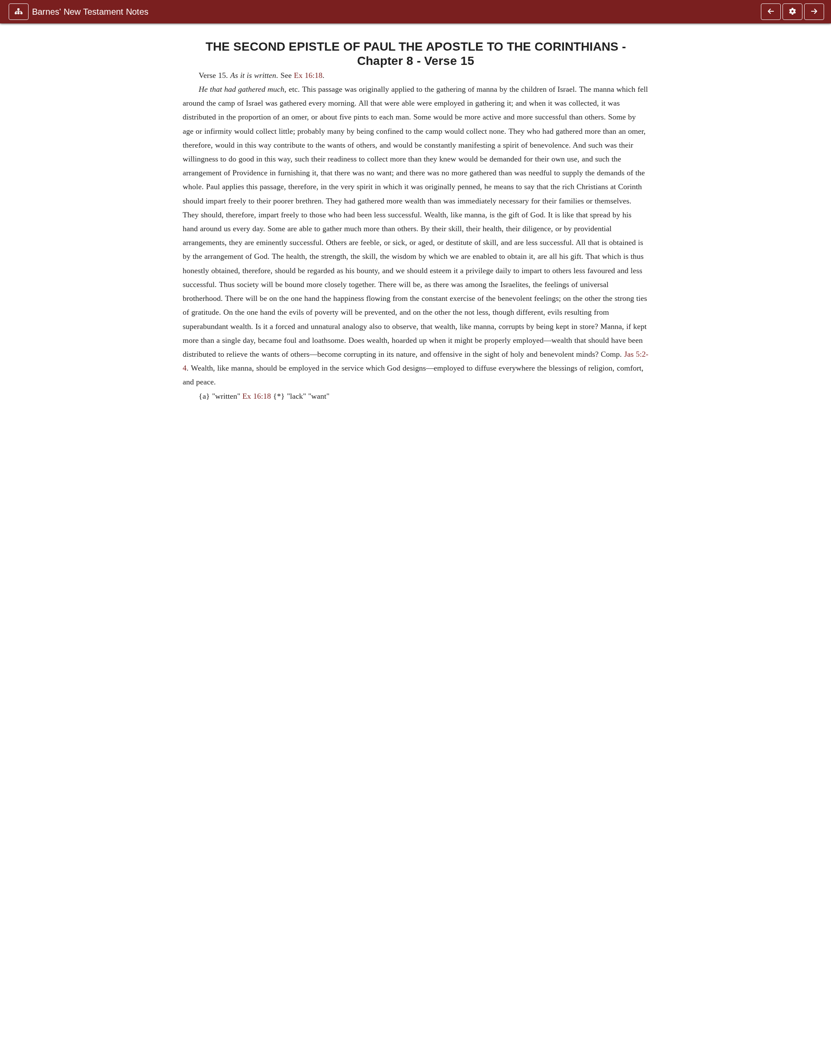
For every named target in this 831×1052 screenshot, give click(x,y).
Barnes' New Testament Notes (90, 11)
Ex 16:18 (308, 75)
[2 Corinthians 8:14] (771, 11)
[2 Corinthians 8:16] (814, 11)
